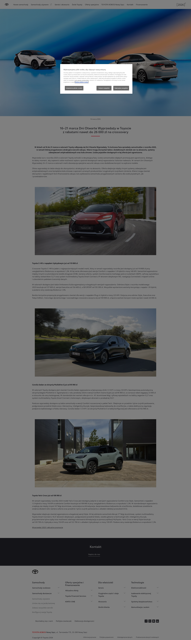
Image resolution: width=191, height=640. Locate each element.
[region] (96, 79)
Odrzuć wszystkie (104, 88)
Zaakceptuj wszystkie (121, 88)
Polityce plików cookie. (81, 82)
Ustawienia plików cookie (74, 88)
